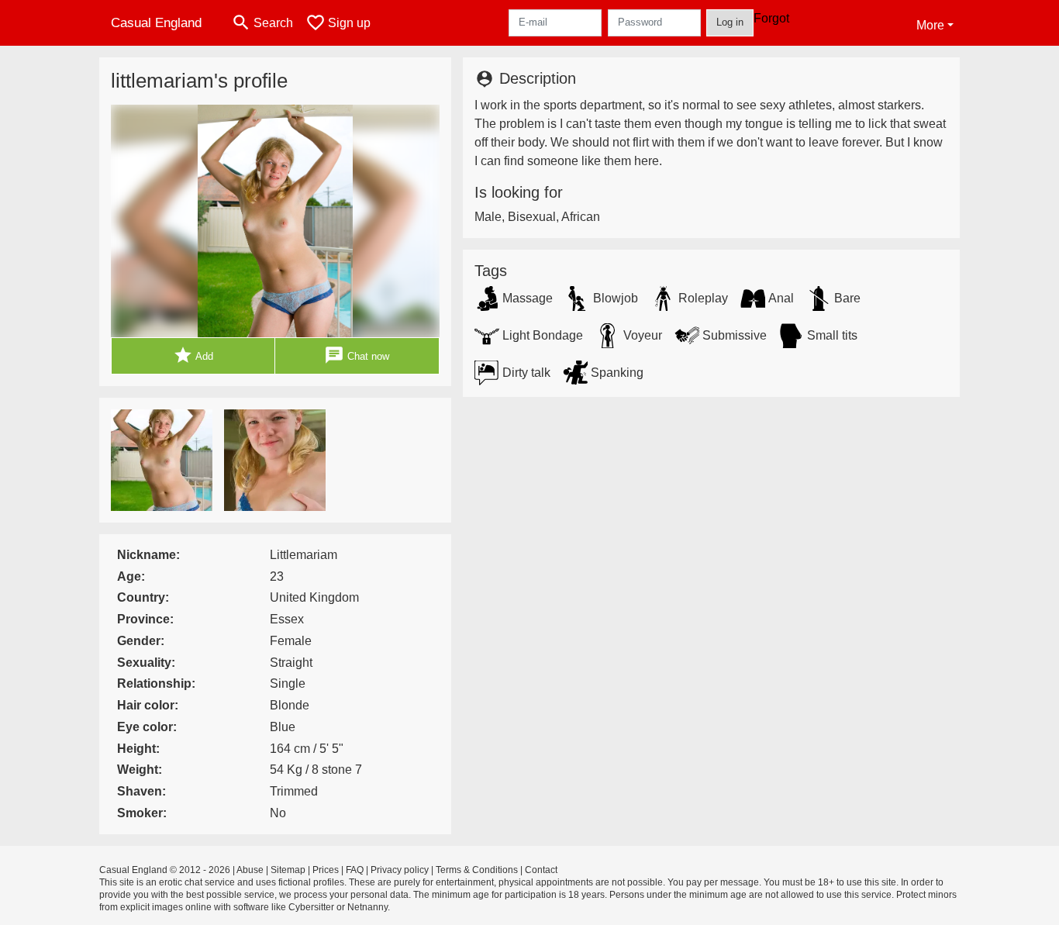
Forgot (771, 18)
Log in (729, 22)
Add (193, 355)
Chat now (356, 355)
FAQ (355, 870)
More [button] (930, 25)
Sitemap (288, 870)
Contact (541, 870)
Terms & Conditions (477, 870)
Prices (325, 870)
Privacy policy (400, 870)
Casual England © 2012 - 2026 (164, 870)
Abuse (250, 870)
